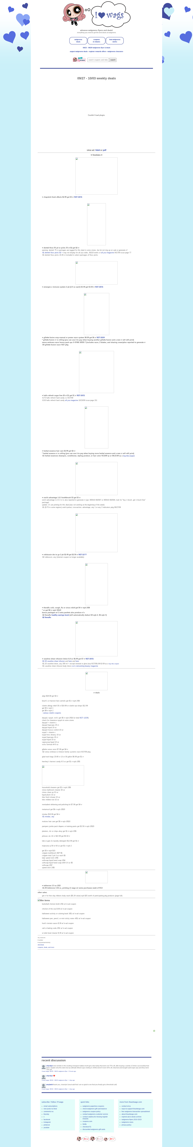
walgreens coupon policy (91, 1111)
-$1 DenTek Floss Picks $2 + (52, 253)
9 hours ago (72, 1071)
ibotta (85, 1124)
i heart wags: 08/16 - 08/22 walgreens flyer (54, 1071)
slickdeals (41, 945)
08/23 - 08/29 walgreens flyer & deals (96, 48)
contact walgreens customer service (95, 1114)
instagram (47, 1122)
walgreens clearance (115, 51)
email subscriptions (50, 1106)
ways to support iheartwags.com (133, 1109)
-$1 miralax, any (48, 817)
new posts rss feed (50, 1109)
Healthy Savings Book (60, 615)
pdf (104, 150)
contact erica (126, 1106)
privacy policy (126, 1125)
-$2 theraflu (46, 617)
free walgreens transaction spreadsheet (136, 1111)
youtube (46, 1127)
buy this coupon (129, 456)
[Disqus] (96, 990)
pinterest (47, 1125)
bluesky (46, 1114)
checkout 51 (87, 1127)
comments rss (48, 1111)
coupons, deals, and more (46, 947)
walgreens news (127, 1122)
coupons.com (87, 1121)
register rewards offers (98, 51)
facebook (47, 1119)
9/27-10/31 (78, 197)
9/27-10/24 (101, 337)
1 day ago (72, 1080)
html (97, 150)
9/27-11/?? (83, 555)
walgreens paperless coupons (93, 1106)
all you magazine (107, 253)
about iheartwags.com (129, 1114)
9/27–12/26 (84, 718)
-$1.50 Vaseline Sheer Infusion (53, 661)
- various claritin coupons (51, 713)
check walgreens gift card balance (95, 1109)
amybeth (49, 1085)
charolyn (49, 1066)
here (70, 661)
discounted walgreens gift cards (94, 1129)
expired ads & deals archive (131, 1117)
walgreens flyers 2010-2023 (132, 1119)
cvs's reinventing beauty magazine (85, 666)
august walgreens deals (79, 51)
